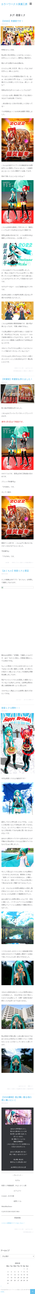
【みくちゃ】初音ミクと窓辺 (15, 571)
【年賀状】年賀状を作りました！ (17, 379)
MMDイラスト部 (18, 368)
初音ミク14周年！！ (10, 708)
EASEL (2, 1292)
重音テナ (31, 371)
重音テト (26, 371)
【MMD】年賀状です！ (12, 21)
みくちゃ (18, 699)
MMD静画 (16, 371)
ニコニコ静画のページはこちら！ (13, 1223)
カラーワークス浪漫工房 (14, 4)
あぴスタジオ (29, 368)
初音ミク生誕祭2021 (17, 1089)
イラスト (17, 562)
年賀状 (27, 562)
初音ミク (21, 371)
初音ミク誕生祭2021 (28, 1089)
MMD (13, 562)
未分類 (7, 562)
